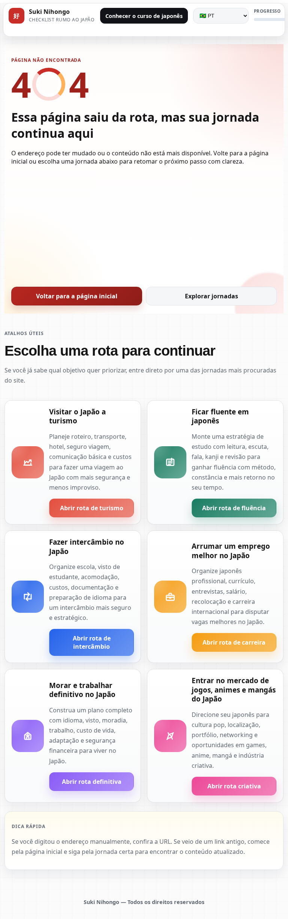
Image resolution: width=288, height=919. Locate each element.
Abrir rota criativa (234, 786)
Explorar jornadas (211, 296)
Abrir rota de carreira (234, 642)
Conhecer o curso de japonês (144, 15)
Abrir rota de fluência (234, 508)
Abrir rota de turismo (91, 508)
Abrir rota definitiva (92, 782)
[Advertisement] (144, 223)
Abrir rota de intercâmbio (92, 642)
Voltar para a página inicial (76, 296)
